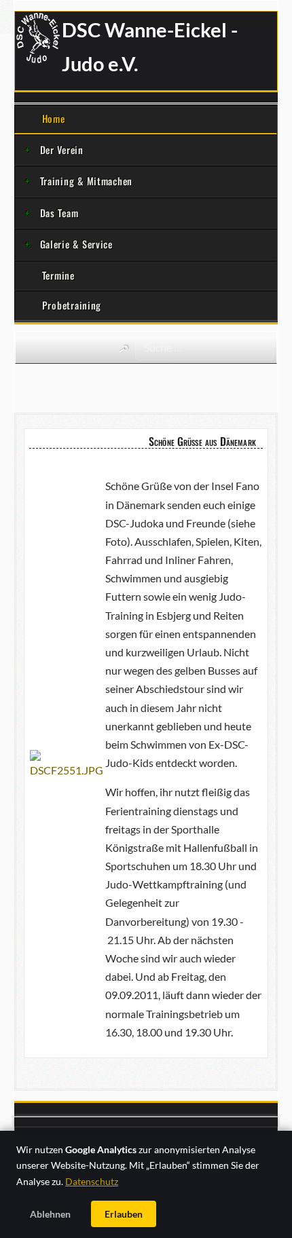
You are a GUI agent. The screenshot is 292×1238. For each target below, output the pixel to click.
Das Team (59, 213)
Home (53, 118)
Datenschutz (91, 1181)
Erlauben (124, 1214)
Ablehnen (50, 1214)
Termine (58, 275)
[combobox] (204, 347)
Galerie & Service (76, 244)
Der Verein (62, 150)
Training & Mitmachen (86, 181)
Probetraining (71, 305)
